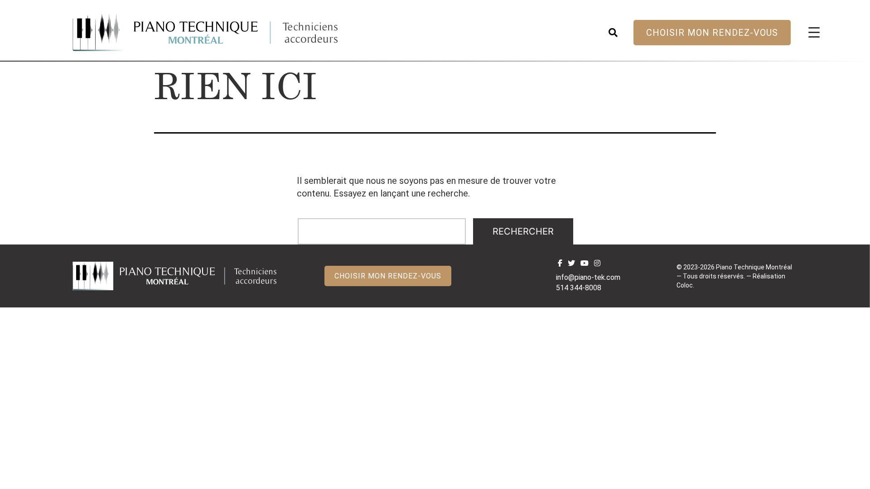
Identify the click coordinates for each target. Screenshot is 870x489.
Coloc (685, 285)
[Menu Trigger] (814, 31)
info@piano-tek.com (588, 277)
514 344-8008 (578, 287)
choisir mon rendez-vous (712, 32)
